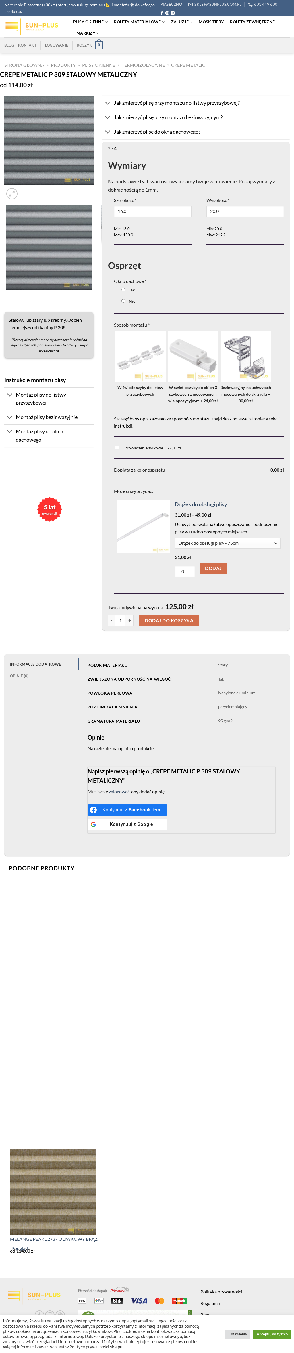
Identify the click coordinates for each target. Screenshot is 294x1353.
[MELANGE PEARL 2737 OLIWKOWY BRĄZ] (53, 1191)
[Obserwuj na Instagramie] (167, 13)
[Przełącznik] (10, 395)
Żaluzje (180, 21)
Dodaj (213, 568)
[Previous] (7, 296)
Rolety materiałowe (137, 21)
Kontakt (27, 45)
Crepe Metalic (188, 65)
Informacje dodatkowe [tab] (35, 664)
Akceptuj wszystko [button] (272, 1334)
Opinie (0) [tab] (19, 676)
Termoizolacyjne (143, 65)
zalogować (119, 791)
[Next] (25, 191)
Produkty (63, 65)
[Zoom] (12, 194)
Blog (9, 45)
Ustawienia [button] (238, 1334)
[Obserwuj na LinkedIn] (173, 13)
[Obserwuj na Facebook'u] (161, 13)
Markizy (85, 33)
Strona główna (24, 65)
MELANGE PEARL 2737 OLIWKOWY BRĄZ (54, 1239)
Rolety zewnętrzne (252, 21)
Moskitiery (211, 21)
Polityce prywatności (89, 1346)
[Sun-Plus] (34, 27)
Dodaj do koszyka (169, 620)
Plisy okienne (88, 21)
